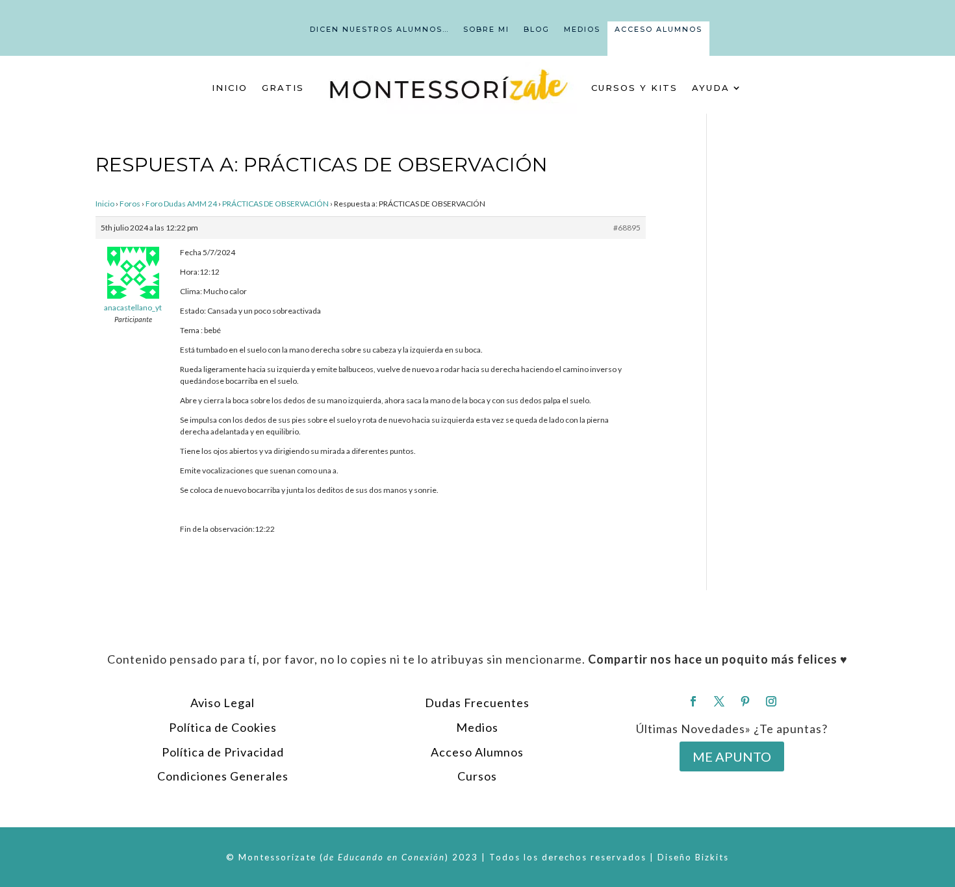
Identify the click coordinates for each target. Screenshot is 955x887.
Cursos (477, 776)
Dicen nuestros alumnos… (379, 29)
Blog (537, 29)
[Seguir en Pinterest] (745, 701)
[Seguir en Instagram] (771, 701)
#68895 (627, 227)
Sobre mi (486, 29)
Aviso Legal (222, 702)
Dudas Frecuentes (477, 702)
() (384, 857)
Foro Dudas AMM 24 (181, 203)
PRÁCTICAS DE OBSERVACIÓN (275, 203)
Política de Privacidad (223, 752)
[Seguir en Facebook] (693, 701)
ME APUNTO (732, 756)
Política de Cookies (223, 727)
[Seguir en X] (719, 701)
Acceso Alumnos (658, 29)
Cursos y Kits (634, 87)
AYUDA (711, 87)
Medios (582, 29)
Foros (130, 203)
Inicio (230, 87)
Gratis (283, 87)
